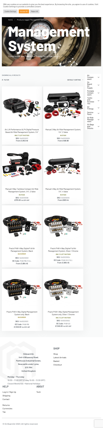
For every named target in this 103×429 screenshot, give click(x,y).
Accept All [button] (24, 11)
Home (10, 20)
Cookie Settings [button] (10, 11)
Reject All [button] (34, 11)
